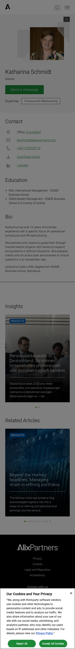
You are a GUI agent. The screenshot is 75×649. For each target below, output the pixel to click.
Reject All (21, 643)
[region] (37, 618)
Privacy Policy (44, 633)
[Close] (71, 593)
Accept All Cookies (53, 643)
